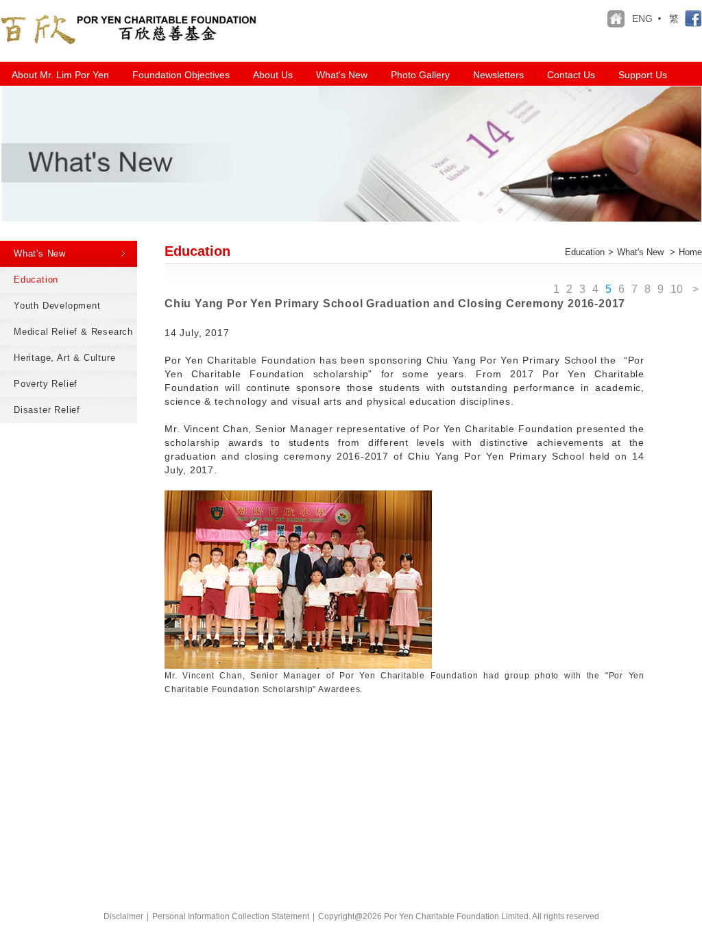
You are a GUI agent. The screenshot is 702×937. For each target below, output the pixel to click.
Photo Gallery (420, 74)
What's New (341, 74)
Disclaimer (123, 916)
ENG (642, 18)
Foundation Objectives (181, 74)
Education (585, 252)
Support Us (642, 74)
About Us (273, 74)
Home (690, 252)
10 (676, 289)
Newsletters (498, 74)
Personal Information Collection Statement (230, 916)
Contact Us (571, 74)
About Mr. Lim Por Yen (60, 74)
